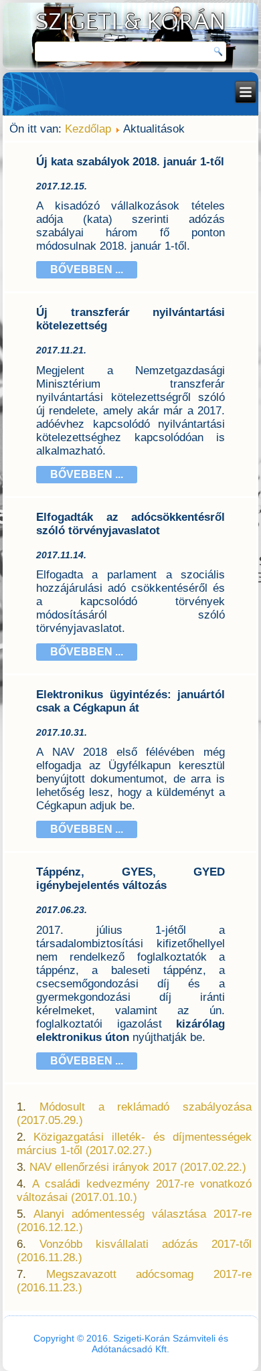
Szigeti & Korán (130, 22)
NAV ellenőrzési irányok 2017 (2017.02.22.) (137, 1167)
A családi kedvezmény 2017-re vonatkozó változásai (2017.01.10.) (134, 1191)
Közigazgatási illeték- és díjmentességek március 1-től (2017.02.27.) (134, 1144)
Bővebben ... (86, 269)
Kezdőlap (88, 129)
